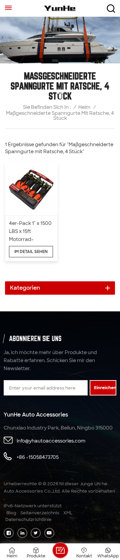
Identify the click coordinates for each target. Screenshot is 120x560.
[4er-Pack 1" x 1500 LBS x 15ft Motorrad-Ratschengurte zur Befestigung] (31, 189)
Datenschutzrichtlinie (28, 519)
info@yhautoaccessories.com (51, 441)
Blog (11, 513)
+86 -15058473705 (38, 457)
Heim (84, 107)
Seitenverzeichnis (39, 513)
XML (68, 513)
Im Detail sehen (31, 251)
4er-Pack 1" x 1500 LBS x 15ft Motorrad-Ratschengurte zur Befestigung (30, 231)
